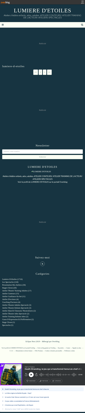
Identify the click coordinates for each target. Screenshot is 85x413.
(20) (9, 288)
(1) (8, 322)
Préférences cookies (69, 351)
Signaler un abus (76, 348)
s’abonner (32, 381)
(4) (10, 299)
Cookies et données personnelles (53, 351)
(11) (13, 296)
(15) (10, 294)
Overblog (55, 341)
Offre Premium (39, 351)
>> (49, 72)
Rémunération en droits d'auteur (24, 351)
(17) (16, 291)
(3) (16, 305)
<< (36, 72)
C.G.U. (12, 351)
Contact (68, 348)
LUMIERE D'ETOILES (42, 10)
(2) (19, 311)
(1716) (12, 279)
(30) (14, 285)
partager (45, 381)
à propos (58, 381)
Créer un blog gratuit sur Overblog (46, 348)
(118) (10, 282)
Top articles (61, 348)
